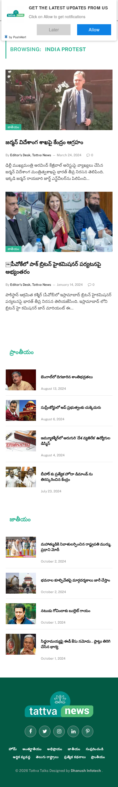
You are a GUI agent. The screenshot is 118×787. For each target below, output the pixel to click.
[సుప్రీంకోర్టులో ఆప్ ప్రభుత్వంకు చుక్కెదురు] (21, 410)
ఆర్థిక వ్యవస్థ (21, 757)
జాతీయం (13, 127)
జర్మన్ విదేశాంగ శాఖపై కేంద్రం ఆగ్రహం (44, 142)
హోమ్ (13, 749)
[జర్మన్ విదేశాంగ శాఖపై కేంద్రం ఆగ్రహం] (59, 100)
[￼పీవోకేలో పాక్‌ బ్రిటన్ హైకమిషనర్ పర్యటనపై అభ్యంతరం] (59, 222)
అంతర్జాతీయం (32, 749)
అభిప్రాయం (54, 749)
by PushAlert (17, 33)
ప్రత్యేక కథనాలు (75, 757)
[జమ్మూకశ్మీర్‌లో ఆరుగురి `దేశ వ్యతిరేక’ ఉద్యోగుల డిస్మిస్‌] (21, 440)
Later (70, 27)
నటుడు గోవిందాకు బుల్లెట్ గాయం (65, 610)
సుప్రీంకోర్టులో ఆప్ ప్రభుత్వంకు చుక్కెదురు (71, 407)
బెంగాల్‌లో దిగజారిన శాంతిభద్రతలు (67, 377)
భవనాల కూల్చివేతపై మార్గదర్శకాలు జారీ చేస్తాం (75, 580)
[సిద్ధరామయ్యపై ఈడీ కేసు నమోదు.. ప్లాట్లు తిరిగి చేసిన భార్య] (21, 644)
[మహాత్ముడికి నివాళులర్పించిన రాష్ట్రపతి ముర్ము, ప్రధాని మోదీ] (21, 547)
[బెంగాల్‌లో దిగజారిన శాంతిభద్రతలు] (21, 379)
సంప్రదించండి (95, 749)
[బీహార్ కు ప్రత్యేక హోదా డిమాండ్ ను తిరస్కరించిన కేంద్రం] (21, 477)
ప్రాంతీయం (98, 757)
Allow (100, 27)
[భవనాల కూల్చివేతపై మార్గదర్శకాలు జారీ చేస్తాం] (21, 583)
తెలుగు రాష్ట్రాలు (47, 757)
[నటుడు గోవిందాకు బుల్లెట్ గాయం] (21, 613)
